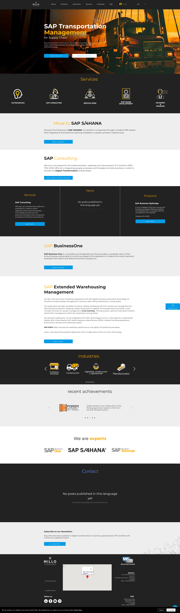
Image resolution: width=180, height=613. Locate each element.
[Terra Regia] (94, 417)
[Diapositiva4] (89, 69)
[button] (173, 306)
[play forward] (134, 369)
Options (161, 610)
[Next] (170, 41)
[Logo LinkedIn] (46, 601)
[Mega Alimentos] (87, 417)
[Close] (178, 610)
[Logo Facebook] (50, 601)
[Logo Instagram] (60, 601)
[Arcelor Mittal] (92, 417)
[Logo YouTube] (55, 601)
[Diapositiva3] (92, 69)
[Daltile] (85, 417)
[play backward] (46, 369)
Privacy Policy (78, 610)
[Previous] (10, 41)
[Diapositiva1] (87, 69)
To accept (171, 610)
